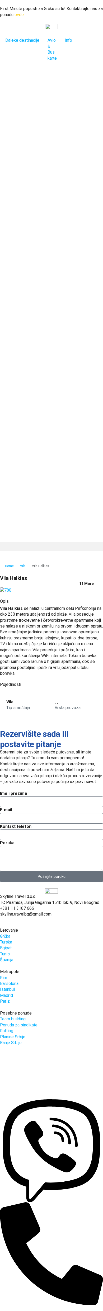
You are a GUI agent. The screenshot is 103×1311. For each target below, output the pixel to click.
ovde (19, 14)
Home (9, 566)
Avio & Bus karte (52, 49)
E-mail (6, 809)
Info (68, 40)
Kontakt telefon (15, 826)
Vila (23, 566)
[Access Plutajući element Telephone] (51, 1253)
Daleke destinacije (22, 40)
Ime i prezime (13, 793)
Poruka (7, 842)
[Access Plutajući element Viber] (51, 1150)
